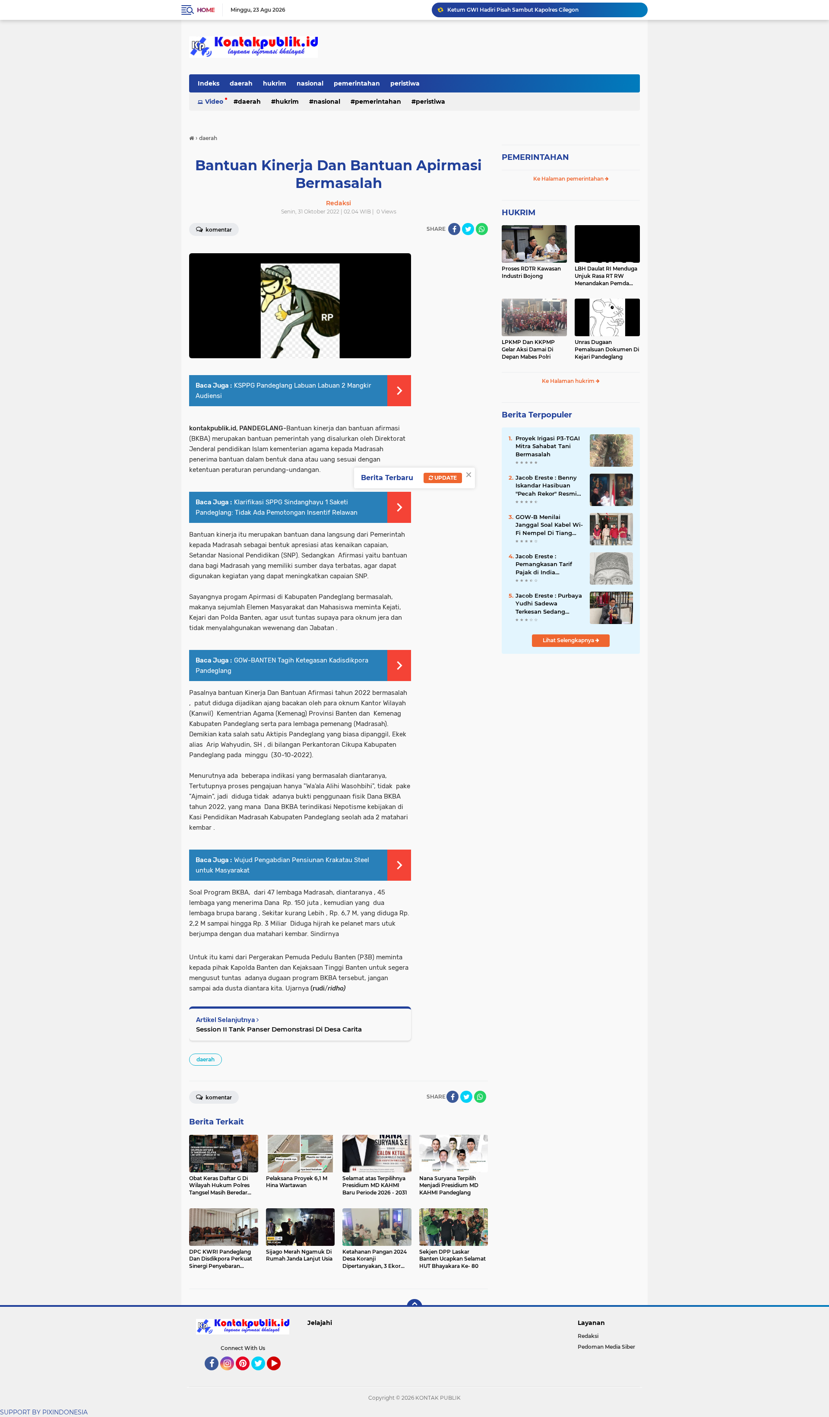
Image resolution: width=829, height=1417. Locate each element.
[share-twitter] (468, 229)
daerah (241, 83)
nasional (310, 83)
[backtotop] (414, 1307)
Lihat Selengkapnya (569, 640)
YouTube (279, 1374)
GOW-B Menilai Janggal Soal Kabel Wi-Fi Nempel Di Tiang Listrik (549, 525)
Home (206, 10)
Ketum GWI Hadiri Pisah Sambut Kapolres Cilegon (513, 9)
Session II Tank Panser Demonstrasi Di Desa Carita (279, 1029)
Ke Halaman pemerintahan (569, 178)
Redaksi (588, 1336)
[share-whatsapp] (482, 229)
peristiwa (405, 83)
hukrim (274, 83)
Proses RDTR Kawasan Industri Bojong (531, 272)
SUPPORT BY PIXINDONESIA (44, 1412)
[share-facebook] (454, 229)
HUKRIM (518, 212)
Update (445, 477)
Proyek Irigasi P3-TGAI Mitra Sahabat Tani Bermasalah (548, 446)
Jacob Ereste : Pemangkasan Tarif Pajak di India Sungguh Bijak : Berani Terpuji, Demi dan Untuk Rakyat (549, 564)
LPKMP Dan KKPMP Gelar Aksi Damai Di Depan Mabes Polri (528, 349)
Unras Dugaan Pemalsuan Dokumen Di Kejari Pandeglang (607, 349)
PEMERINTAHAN (535, 157)
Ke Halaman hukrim (569, 381)
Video (214, 101)
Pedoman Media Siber (606, 1347)
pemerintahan (357, 83)
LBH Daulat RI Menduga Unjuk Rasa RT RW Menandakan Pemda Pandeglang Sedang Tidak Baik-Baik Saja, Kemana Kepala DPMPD (606, 276)
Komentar (218, 229)
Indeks (208, 83)
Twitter (262, 1374)
